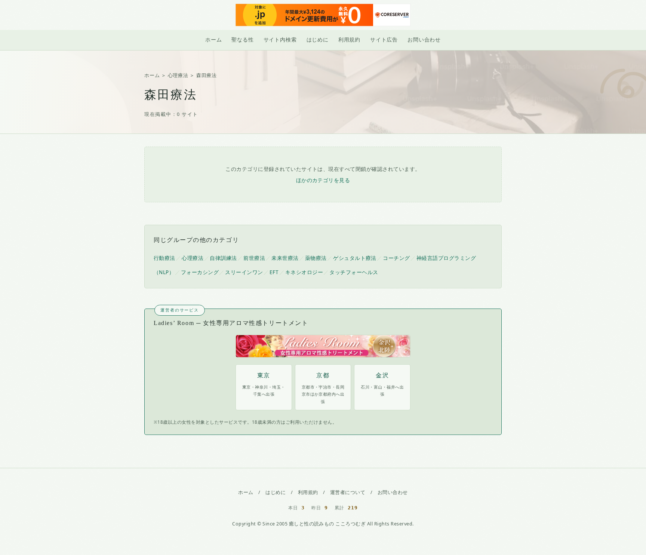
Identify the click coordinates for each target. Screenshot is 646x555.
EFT (274, 272)
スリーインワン (244, 272)
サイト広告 (384, 39)
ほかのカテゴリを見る (323, 180)
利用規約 (349, 39)
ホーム (213, 39)
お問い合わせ (424, 39)
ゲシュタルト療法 (354, 258)
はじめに (318, 39)
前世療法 (254, 258)
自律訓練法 (223, 258)
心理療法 (178, 75)
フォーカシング (200, 272)
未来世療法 (284, 258)
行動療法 (164, 258)
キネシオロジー (304, 272)
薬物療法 (316, 258)
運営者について (347, 492)
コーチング (396, 258)
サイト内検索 (280, 39)
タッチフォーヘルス (353, 272)
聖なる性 (242, 39)
